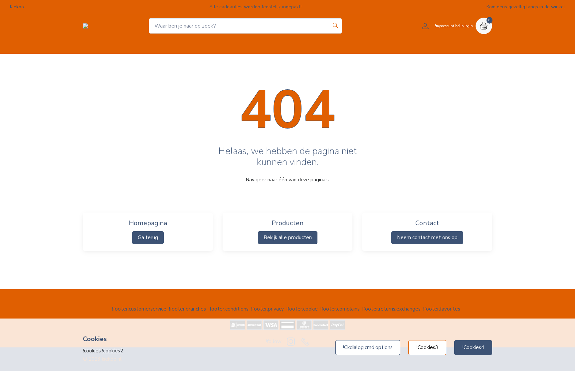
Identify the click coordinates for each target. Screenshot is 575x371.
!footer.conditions (229, 309)
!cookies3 (427, 347)
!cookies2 (112, 350)
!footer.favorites (441, 309)
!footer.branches (187, 309)
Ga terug (148, 237)
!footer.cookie (302, 309)
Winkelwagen (302, 45)
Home (233, 45)
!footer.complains (340, 309)
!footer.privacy (267, 309)
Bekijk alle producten (288, 237)
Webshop (264, 45)
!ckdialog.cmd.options (368, 347)
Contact (339, 45)
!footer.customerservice (139, 309)
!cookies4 (473, 347)
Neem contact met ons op (427, 237)
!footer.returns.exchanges (391, 309)
